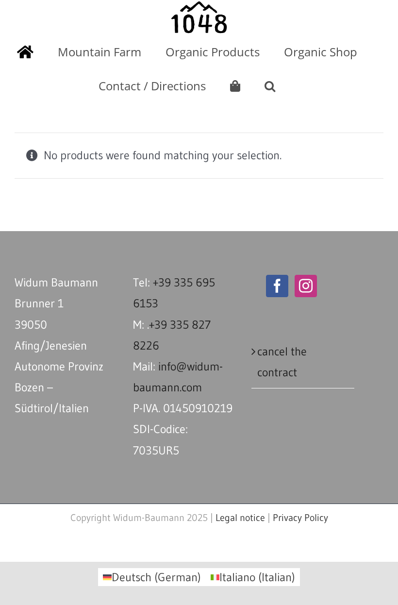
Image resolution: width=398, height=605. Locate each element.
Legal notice (240, 517)
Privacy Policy (300, 517)
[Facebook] (277, 286)
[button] (270, 86)
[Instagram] (306, 286)
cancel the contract (282, 361)
